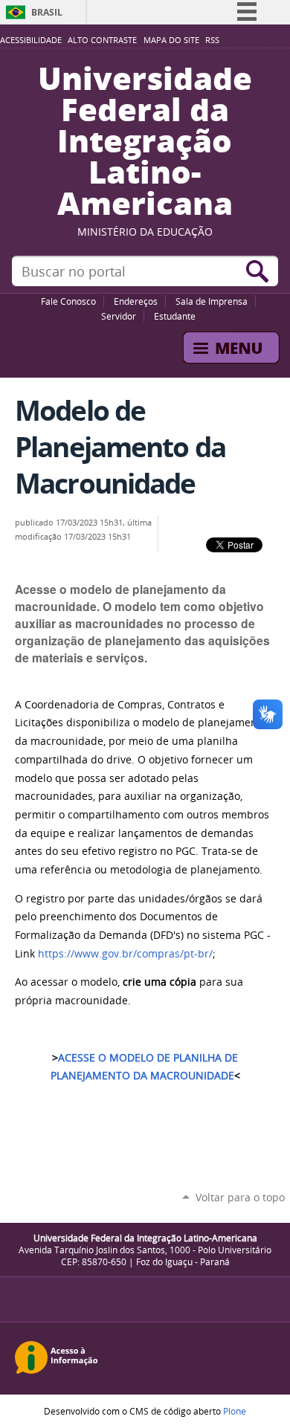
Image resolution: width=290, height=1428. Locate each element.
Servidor (118, 316)
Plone (234, 1411)
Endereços (136, 301)
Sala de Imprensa (211, 301)
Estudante (175, 316)
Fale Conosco (68, 301)
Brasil (46, 12)
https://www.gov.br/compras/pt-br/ (125, 953)
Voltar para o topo (240, 1197)
